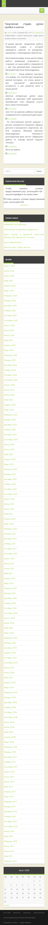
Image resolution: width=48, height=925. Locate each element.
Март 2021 (9, 583)
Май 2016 (8, 836)
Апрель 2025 (10, 345)
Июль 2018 (9, 722)
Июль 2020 (9, 623)
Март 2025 (9, 350)
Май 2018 (8, 732)
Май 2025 (8, 340)
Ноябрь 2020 (10, 603)
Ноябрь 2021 (10, 543)
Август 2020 (9, 618)
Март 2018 (9, 742)
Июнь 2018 (9, 727)
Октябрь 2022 (10, 489)
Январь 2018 (10, 752)
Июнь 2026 (9, 276)
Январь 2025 (10, 360)
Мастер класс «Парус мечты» (17, 247)
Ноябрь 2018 (10, 707)
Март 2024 (9, 409)
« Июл (6, 905)
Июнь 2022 (9, 509)
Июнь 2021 (9, 568)
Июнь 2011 (9, 851)
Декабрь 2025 (10, 305)
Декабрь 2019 (10, 648)
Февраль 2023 (10, 469)
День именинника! (12, 242)
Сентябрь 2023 (11, 439)
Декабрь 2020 (10, 598)
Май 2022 (8, 514)
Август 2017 (9, 772)
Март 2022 (9, 524)
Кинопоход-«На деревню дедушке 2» (21, 229)
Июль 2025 (9, 330)
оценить (24, 205)
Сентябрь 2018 (11, 717)
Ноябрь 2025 (10, 310)
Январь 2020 (10, 643)
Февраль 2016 (10, 841)
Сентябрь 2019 (11, 662)
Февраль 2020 (10, 638)
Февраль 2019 (10, 692)
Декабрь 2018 (10, 702)
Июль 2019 (9, 667)
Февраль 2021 (10, 588)
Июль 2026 (9, 271)
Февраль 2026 (10, 295)
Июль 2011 (9, 846)
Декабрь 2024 (10, 365)
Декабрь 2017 (10, 757)
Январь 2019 (10, 697)
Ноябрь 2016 (10, 816)
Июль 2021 (9, 563)
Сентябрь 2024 (11, 380)
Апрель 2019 (10, 682)
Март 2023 (9, 464)
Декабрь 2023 (10, 424)
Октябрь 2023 (10, 434)
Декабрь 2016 (10, 811)
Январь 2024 (10, 419)
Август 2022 (9, 499)
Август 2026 (9, 266)
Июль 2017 (9, 776)
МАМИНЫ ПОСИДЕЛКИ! (15, 224)
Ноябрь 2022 (10, 484)
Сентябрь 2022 (11, 494)
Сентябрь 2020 (11, 613)
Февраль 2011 (10, 861)
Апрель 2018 (10, 737)
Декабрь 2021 (10, 538)
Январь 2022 (10, 533)
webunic (28, 922)
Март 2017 (9, 796)
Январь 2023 (10, 474)
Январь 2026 (10, 300)
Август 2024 (9, 385)
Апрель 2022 (10, 519)
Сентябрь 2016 (11, 826)
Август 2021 (9, 558)
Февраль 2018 (10, 747)
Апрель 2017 (10, 791)
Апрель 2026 (10, 285)
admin (9, 33)
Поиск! (39, 171)
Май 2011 (8, 856)
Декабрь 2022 (10, 479)
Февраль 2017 (10, 801)
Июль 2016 (9, 831)
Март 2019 (9, 687)
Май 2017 (8, 786)
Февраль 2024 (10, 414)
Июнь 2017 (9, 781)
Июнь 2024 (9, 395)
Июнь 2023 (9, 449)
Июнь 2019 (9, 672)
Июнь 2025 (9, 335)
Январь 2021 (10, 593)
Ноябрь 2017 (10, 762)
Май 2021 (8, 573)
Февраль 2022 (10, 529)
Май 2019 (8, 677)
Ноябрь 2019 (10, 653)
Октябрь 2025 (10, 315)
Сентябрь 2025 (11, 320)
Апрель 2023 (10, 459)
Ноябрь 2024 (10, 370)
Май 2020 (8, 628)
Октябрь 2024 (10, 375)
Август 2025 (9, 325)
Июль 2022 (9, 504)
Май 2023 (8, 454)
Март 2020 (9, 633)
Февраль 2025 (10, 355)
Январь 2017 (10, 806)
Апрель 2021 (10, 578)
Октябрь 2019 (10, 657)
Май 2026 (8, 281)
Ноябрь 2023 (10, 429)
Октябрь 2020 (10, 608)
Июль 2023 (9, 444)
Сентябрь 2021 (11, 553)
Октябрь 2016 (10, 821)
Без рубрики (37, 33)
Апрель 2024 (10, 405)
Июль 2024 (9, 390)
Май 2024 (8, 400)
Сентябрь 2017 (11, 767)
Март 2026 (9, 290)
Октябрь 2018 (10, 712)
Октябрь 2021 (10, 548)
